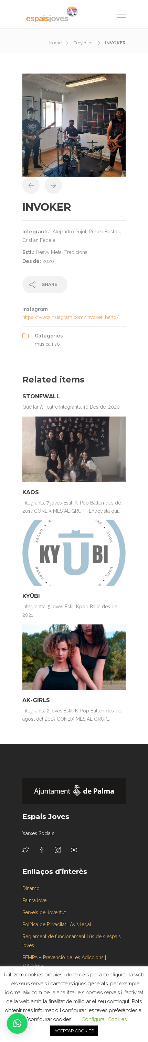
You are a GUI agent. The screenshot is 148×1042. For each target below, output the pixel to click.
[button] (17, 1023)
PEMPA (30, 957)
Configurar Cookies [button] (104, 1019)
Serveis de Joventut (44, 912)
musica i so (47, 344)
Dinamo (31, 888)
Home (55, 42)
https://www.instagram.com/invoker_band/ (70, 317)
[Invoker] (74, 125)
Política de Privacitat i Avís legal (56, 924)
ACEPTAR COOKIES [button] (74, 1030)
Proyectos (83, 42)
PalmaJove (34, 900)
